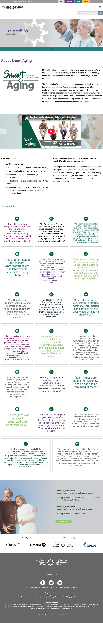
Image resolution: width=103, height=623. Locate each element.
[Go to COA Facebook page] (42, 583)
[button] (99, 7)
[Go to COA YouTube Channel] (51, 583)
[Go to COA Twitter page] (59, 583)
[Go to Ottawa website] (89, 544)
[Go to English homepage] (13, 7)
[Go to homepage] (52, 562)
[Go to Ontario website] (38, 545)
